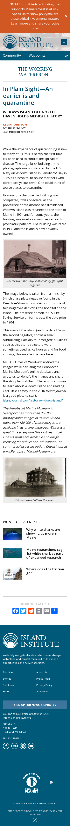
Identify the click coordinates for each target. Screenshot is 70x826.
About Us (41, 672)
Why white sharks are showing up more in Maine (43, 533)
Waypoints (37, 55)
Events (7, 691)
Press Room (43, 678)
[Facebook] (6, 748)
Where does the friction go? (45, 571)
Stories (7, 678)
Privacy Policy (44, 685)
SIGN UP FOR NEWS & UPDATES (35, 705)
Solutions (8, 685)
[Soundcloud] (14, 748)
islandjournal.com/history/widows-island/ (33, 400)
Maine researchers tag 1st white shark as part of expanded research (44, 553)
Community (12, 55)
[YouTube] (31, 748)
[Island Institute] (29, 42)
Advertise (42, 691)
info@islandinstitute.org (17, 717)
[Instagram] (23, 748)
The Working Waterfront (35, 72)
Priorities (8, 672)
